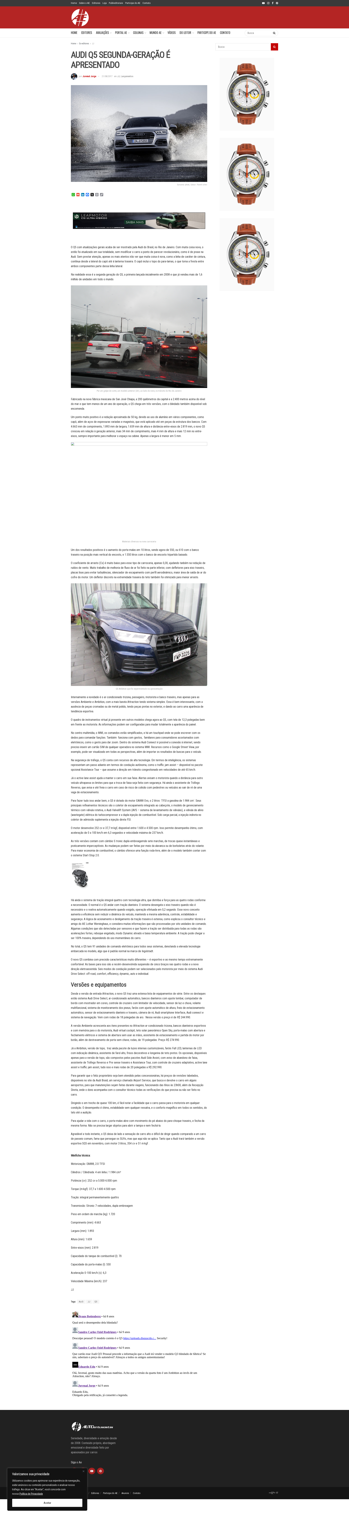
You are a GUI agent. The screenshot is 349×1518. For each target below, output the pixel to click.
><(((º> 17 (273, 1493)
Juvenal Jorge (89, 76)
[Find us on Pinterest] (277, 3)
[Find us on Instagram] (268, 3)
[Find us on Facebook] (272, 3)
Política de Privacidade (31, 1493)
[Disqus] (139, 1355)
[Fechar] (83, 1471)
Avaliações (102, 32)
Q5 (96, 1301)
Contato (147, 3)
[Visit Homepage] (80, 17)
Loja (105, 3)
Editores (96, 3)
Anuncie (125, 1493)
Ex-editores (84, 43)
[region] (47, 1489)
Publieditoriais (116, 3)
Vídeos (172, 32)
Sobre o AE (84, 3)
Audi (81, 1301)
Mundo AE (155, 32)
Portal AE (121, 32)
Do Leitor (185, 32)
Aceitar (47, 1502)
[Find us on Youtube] (263, 3)
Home (74, 3)
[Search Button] (238, 33)
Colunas (138, 32)
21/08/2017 (107, 76)
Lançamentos (127, 76)
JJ (93, 43)
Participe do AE (132, 3)
